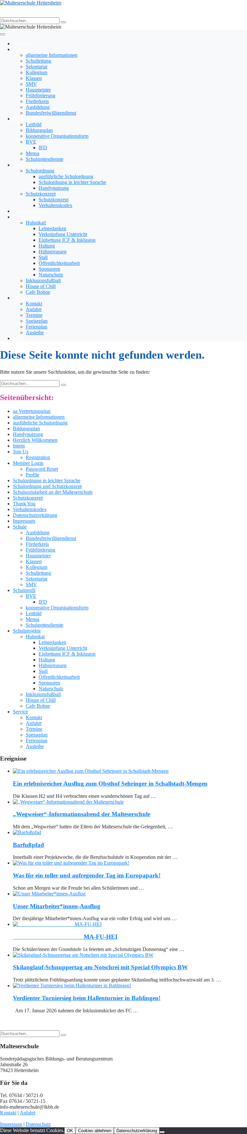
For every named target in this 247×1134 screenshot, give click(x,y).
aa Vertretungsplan (31, 411)
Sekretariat (36, 66)
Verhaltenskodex (55, 205)
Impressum (24, 521)
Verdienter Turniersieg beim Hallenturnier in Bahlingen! (86, 998)
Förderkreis (37, 101)
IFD (43, 147)
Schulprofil (24, 118)
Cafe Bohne (38, 292)
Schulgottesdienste (44, 159)
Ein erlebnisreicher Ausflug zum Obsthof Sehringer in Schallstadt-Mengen (110, 783)
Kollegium (36, 72)
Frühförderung (40, 95)
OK (70, 1130)
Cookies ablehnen (94, 1130)
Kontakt (34, 303)
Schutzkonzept (41, 193)
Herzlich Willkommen (35, 440)
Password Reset (42, 469)
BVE (31, 141)
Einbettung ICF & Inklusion (67, 240)
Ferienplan (36, 326)
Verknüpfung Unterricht (63, 234)
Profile (32, 474)
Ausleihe (35, 332)
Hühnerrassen (53, 251)
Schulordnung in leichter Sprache (72, 182)
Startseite (22, 43)
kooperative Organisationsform (57, 136)
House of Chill (41, 286)
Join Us (20, 451)
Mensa (32, 153)
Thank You (24, 503)
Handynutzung (54, 188)
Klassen (34, 78)
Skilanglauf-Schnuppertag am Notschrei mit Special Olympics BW (100, 967)
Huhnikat (35, 636)
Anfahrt (33, 309)
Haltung (47, 246)
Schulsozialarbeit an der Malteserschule (53, 492)
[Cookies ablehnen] (162, 1132)
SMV (31, 84)
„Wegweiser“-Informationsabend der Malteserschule (81, 814)
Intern (19, 338)
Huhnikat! (36, 222)
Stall (43, 257)
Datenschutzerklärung (35, 515)
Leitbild (33, 124)
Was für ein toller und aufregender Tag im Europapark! (86, 875)
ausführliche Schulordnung (66, 176)
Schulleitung (38, 61)
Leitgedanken (52, 228)
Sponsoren (49, 269)
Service (20, 298)
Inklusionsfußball (43, 280)
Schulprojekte (27, 217)
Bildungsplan (39, 130)
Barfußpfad (28, 845)
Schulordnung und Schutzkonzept (47, 165)
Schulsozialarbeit (30, 211)
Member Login (28, 463)
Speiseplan (37, 321)
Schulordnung (40, 170)
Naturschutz (51, 274)
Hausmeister (38, 89)
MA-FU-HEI (65, 936)
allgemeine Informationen (52, 55)
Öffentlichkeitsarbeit (59, 263)
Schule (20, 49)
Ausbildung (38, 107)
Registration (38, 457)
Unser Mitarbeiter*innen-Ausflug (56, 906)
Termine (34, 315)
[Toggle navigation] (2, 34)
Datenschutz (38, 1124)
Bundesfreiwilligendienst (51, 113)
